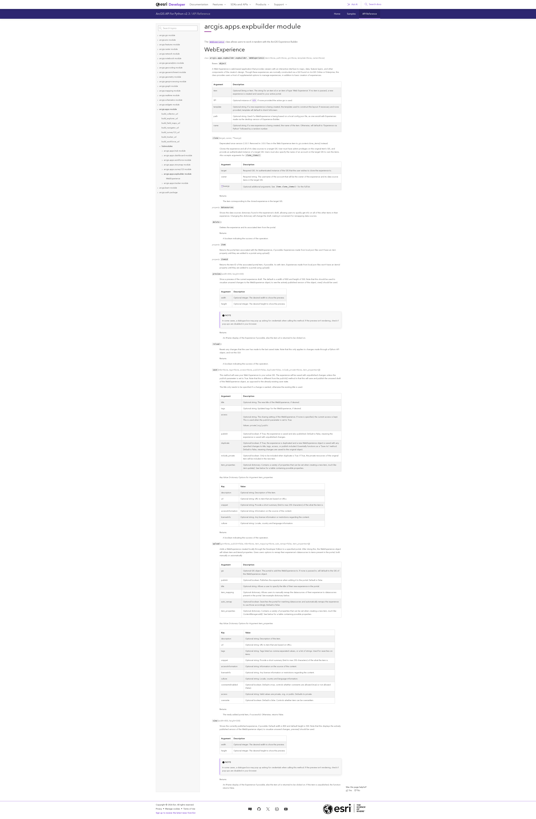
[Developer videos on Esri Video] (277, 809)
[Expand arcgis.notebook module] (157, 58)
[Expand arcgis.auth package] (157, 192)
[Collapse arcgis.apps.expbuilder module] (162, 174)
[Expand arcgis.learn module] (157, 188)
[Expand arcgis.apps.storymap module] (162, 165)
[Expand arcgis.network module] (157, 54)
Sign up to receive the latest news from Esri (175, 813)
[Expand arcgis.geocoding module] (157, 68)
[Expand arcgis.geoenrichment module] (157, 72)
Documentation (199, 4)
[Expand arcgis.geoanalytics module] (157, 63)
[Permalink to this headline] (247, 49)
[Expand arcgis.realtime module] (157, 95)
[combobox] (177, 28)
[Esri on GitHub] (259, 809)
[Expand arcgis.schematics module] (157, 100)
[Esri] (344, 809)
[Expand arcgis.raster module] (157, 49)
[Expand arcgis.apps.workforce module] (162, 160)
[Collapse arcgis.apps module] (157, 109)
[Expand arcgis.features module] (157, 44)
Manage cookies (172, 809)
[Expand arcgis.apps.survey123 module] (162, 169)
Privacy (159, 809)
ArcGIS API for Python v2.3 (173, 14)
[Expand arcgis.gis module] (157, 35)
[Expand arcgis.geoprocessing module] (157, 81)
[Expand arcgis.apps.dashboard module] (162, 155)
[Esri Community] (250, 809)
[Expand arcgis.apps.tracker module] (162, 183)
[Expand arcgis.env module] (157, 40)
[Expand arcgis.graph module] (157, 86)
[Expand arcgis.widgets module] (157, 104)
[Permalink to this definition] (326, 57)
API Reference (201, 13)
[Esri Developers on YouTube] (286, 809)
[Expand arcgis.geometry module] (157, 77)
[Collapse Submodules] (160, 146)
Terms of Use (189, 809)
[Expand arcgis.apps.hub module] (162, 151)
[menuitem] (337, 14)
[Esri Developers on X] (268, 809)
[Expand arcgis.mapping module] (157, 91)
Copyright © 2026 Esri (166, 805)
